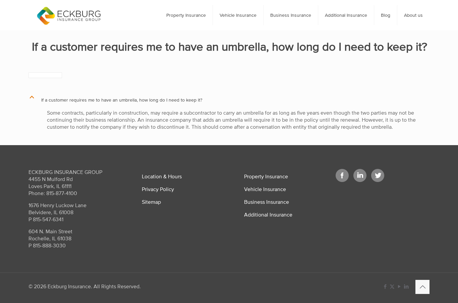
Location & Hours (162, 176)
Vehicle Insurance (265, 189)
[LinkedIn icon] (406, 286)
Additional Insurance (268, 214)
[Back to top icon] (422, 287)
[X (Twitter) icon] (392, 286)
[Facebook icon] (385, 286)
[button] (229, 100)
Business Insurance (266, 202)
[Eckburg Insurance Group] (68, 15)
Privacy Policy (158, 189)
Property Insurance (266, 176)
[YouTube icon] (399, 286)
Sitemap (151, 202)
